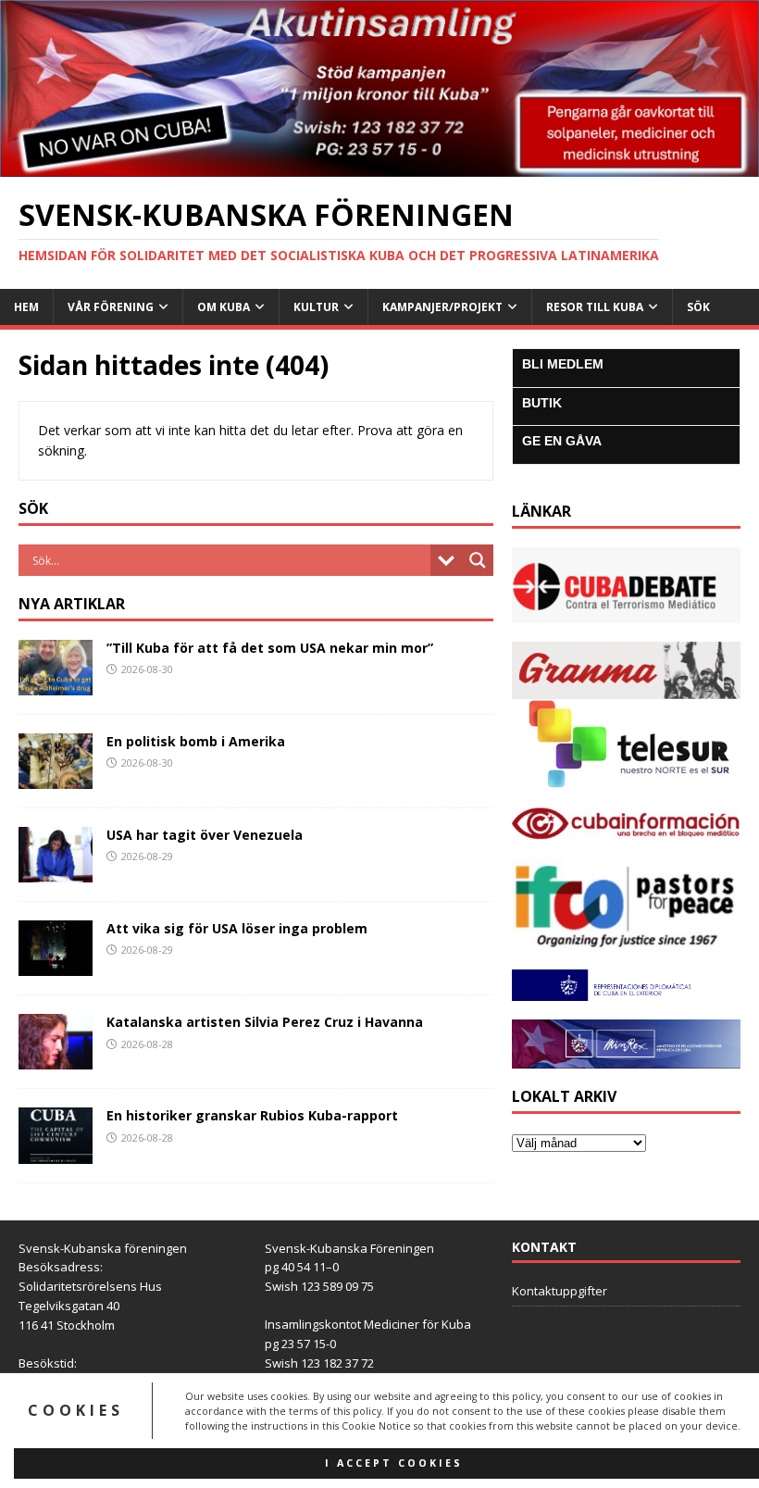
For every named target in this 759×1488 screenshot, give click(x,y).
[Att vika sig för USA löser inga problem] (56, 965)
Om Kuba (223, 307)
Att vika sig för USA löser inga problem (236, 928)
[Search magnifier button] (477, 560)
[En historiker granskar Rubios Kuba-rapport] (56, 1152)
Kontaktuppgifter (559, 1290)
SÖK (698, 307)
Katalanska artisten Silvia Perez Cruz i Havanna (264, 1022)
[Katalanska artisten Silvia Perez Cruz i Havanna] (56, 1059)
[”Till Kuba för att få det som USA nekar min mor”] (56, 685)
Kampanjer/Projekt (442, 307)
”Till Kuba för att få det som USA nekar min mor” (269, 647)
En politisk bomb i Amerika (195, 741)
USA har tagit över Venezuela (204, 835)
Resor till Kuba (594, 307)
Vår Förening (111, 307)
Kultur (316, 307)
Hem (26, 307)
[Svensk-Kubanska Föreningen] (379, 165)
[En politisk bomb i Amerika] (56, 778)
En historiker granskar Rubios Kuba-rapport (252, 1115)
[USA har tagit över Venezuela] (56, 872)
